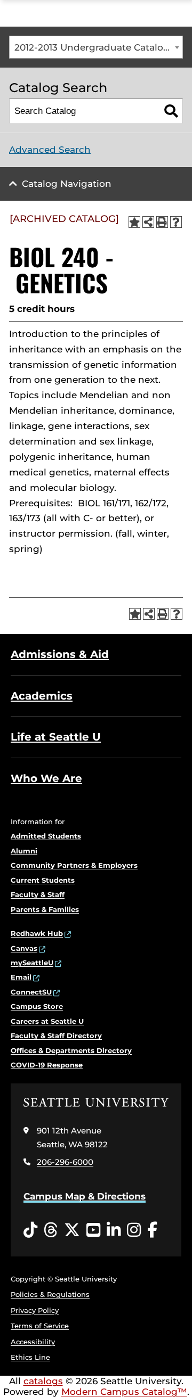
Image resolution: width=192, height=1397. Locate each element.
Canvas (24, 948)
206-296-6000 (65, 1162)
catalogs (43, 1381)
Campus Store (37, 1006)
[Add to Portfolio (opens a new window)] (134, 222)
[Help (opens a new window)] (176, 222)
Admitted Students (46, 836)
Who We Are (46, 778)
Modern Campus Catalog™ (124, 1391)
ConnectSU (31, 992)
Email (21, 977)
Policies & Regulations (50, 1294)
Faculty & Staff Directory (56, 1035)
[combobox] (96, 47)
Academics (42, 695)
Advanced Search (50, 149)
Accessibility (33, 1341)
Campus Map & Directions (84, 1196)
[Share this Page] (148, 222)
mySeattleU (32, 962)
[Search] (171, 111)
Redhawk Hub (37, 933)
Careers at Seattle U (47, 1021)
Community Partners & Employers (74, 865)
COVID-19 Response (47, 1065)
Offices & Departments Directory (71, 1050)
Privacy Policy (35, 1310)
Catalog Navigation (66, 183)
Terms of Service (40, 1325)
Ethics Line (30, 1357)
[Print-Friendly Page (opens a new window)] (162, 222)
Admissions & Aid (60, 654)
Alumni (24, 851)
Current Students (43, 880)
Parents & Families (45, 909)
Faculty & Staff (38, 894)
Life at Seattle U (56, 736)
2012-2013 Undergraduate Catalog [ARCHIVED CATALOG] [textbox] (98, 47)
